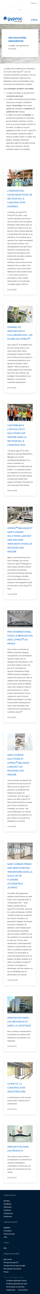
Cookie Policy (10, 1290)
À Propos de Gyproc (11, 1262)
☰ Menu (34, 20)
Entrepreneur (8, 1213)
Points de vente (9, 1234)
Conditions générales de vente (16, 1284)
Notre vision (8, 1259)
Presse (6, 1272)
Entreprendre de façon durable (14, 1266)
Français (33, 3)
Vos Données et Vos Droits (15, 1287)
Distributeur (8, 1216)
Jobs (5, 1237)
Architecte (7, 1210)
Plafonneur (8, 1207)
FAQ (5, 1248)
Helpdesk (7, 1228)
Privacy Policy (23, 1290)
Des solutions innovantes (12, 1269)
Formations (8, 1231)
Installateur (8, 1204)
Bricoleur (7, 1201)
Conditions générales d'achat (16, 1280)
